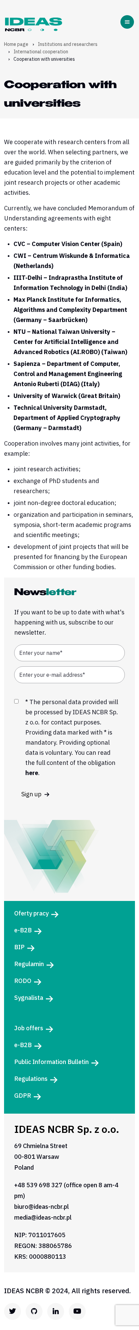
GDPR (22, 1095)
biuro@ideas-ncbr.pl (41, 1207)
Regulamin (29, 964)
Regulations (31, 1079)
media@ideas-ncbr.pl (43, 1217)
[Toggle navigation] (128, 22)
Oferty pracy (31, 913)
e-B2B (23, 930)
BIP (19, 947)
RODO (22, 981)
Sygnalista (28, 998)
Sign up (32, 794)
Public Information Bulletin (51, 1062)
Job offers (28, 1028)
